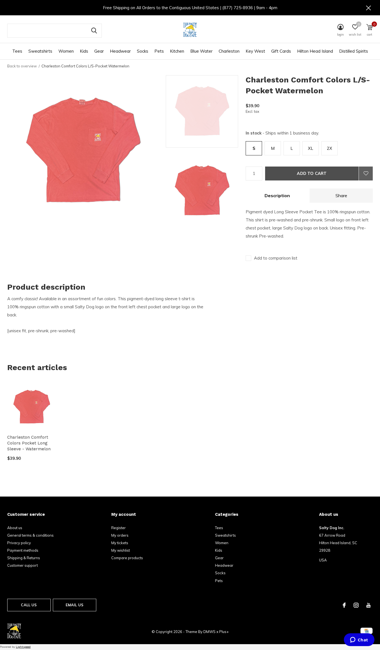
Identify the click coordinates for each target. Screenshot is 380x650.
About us (14, 528)
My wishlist (120, 550)
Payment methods (22, 550)
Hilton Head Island (315, 51)
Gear (99, 51)
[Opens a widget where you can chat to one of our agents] (359, 640)
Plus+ (224, 631)
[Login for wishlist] (366, 173)
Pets (159, 51)
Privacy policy (19, 543)
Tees (17, 51)
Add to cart (312, 173)
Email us (74, 605)
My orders (120, 535)
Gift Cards (281, 51)
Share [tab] (341, 195)
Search (94, 31)
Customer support (22, 565)
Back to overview (22, 66)
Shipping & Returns (23, 558)
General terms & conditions (30, 535)
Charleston (229, 51)
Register (118, 528)
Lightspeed (23, 647)
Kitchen (177, 51)
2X (329, 148)
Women (66, 51)
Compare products (127, 558)
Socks (142, 51)
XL (310, 148)
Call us (29, 605)
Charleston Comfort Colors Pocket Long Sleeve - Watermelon (29, 443)
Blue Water (201, 51)
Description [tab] (277, 195)
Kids (84, 51)
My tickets (119, 543)
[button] (206, 111)
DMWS (209, 631)
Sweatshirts (40, 51)
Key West (255, 51)
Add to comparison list (275, 258)
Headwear (120, 51)
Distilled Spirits (353, 51)
